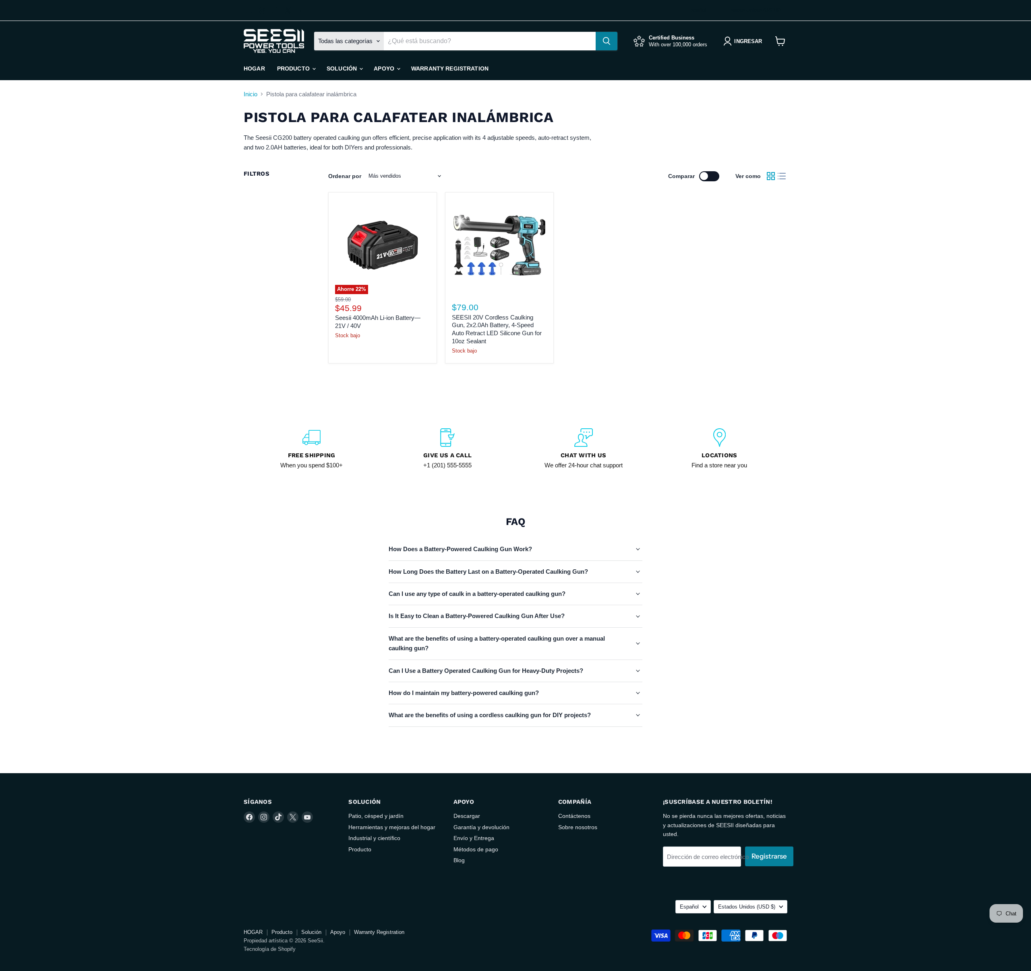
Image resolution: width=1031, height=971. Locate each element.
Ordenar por (344, 176)
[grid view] (770, 176)
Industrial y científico (374, 838)
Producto (294, 68)
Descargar (466, 816)
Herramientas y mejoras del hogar (391, 827)
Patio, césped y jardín (376, 816)
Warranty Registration (450, 68)
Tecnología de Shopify (270, 949)
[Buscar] (606, 41)
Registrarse (769, 856)
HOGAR (254, 68)
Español (697, 10)
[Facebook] (249, 10)
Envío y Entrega (473, 838)
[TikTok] (275, 10)
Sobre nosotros (577, 827)
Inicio (250, 94)
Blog (459, 860)
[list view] (782, 176)
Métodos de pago (475, 849)
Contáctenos (574, 816)
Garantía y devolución (481, 827)
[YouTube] (300, 10)
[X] (288, 10)
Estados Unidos (754, 10)
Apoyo (385, 68)
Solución (342, 68)
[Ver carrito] (780, 41)
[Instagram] (262, 10)
